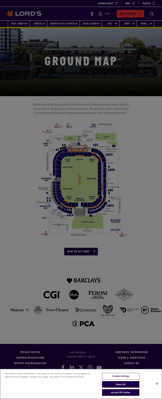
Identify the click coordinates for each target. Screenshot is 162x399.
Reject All (120, 384)
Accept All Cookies (120, 392)
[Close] (156, 383)
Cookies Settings (120, 376)
